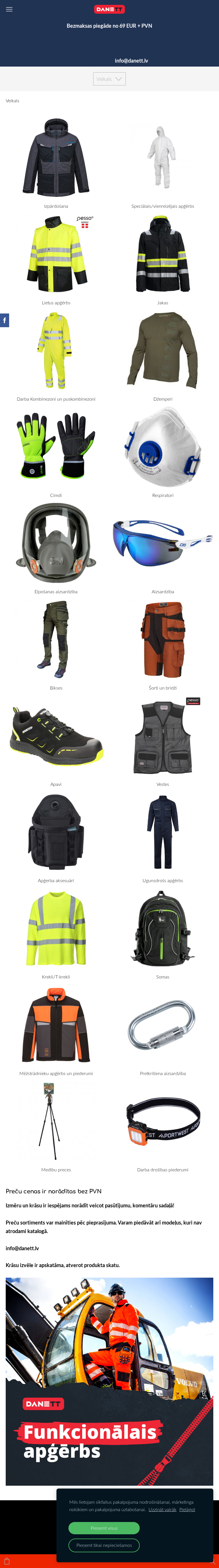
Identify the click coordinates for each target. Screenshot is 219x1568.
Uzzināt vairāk (163, 1509)
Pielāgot (187, 1509)
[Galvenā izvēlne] (9, 9)
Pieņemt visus (104, 1528)
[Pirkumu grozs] (7, 1561)
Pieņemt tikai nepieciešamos (104, 1545)
